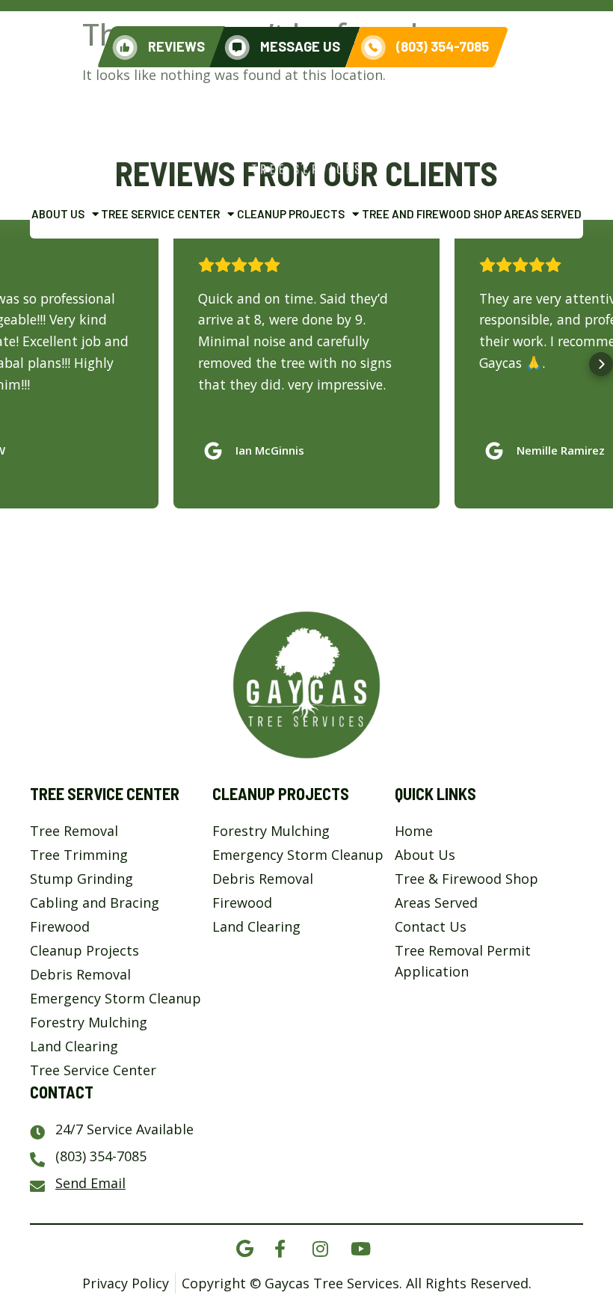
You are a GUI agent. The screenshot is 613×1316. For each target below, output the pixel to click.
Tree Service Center (160, 214)
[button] (12, 364)
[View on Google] (216, 447)
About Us (57, 214)
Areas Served (543, 214)
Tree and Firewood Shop (432, 214)
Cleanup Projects (291, 214)
